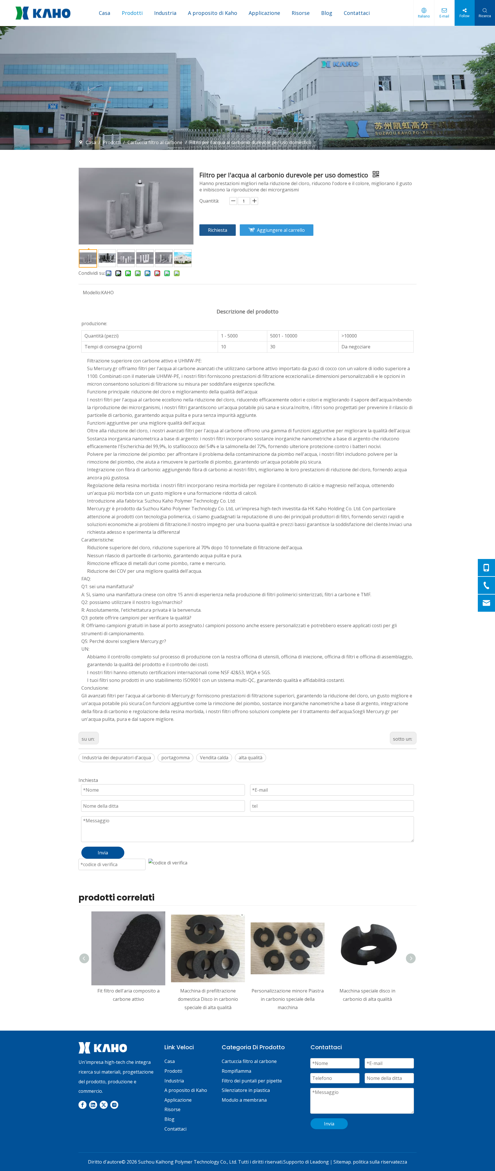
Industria (165, 12)
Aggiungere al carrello (281, 230)
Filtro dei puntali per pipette (252, 1081)
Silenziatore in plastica (246, 1090)
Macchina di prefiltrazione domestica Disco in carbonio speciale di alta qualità (208, 999)
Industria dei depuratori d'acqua (116, 757)
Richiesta (217, 230)
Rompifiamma (236, 1071)
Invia (329, 1124)
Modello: (92, 292)
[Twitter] (104, 1104)
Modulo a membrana (244, 1100)
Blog (326, 12)
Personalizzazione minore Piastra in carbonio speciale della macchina (288, 999)
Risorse (301, 12)
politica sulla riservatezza (380, 1162)
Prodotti (132, 12)
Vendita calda (214, 757)
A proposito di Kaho (212, 12)
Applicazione (264, 12)
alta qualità (250, 757)
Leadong (319, 1162)
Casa (104, 12)
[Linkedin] (93, 1104)
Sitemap (342, 1162)
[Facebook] (82, 1104)
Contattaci (357, 12)
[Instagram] (114, 1104)
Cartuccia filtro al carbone (249, 1061)
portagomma (175, 757)
